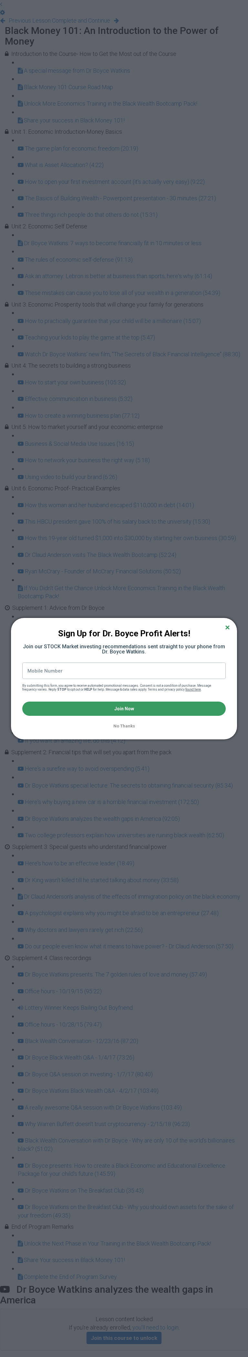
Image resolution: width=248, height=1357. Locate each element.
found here (193, 689)
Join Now (124, 708)
